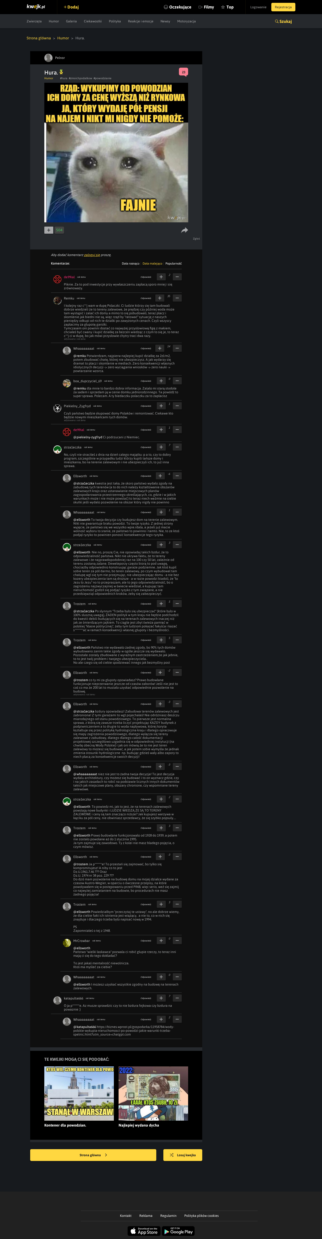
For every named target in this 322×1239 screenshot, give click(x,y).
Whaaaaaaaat (83, 348)
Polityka (115, 21)
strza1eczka (73, 447)
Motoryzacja (186, 21)
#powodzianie (102, 78)
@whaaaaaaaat (85, 774)
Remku (69, 298)
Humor (54, 21)
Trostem (79, 604)
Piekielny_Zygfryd (77, 406)
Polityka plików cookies (201, 1216)
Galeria (71, 21)
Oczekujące (180, 6)
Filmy (209, 6)
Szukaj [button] (286, 21)
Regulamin (168, 1216)
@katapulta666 (84, 1027)
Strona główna (39, 38)
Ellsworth (80, 476)
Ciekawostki (93, 21)
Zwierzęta (34, 21)
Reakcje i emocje (140, 21)
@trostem (80, 680)
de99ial (69, 277)
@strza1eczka (83, 483)
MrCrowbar (81, 941)
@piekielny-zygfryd (87, 437)
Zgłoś (196, 238)
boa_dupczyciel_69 (87, 381)
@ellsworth (81, 520)
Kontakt (126, 1216)
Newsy (165, 21)
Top (230, 6)
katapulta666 (73, 998)
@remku (79, 356)
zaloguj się (92, 255)
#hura (63, 78)
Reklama (146, 1216)
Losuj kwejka (186, 1155)
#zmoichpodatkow (80, 78)
